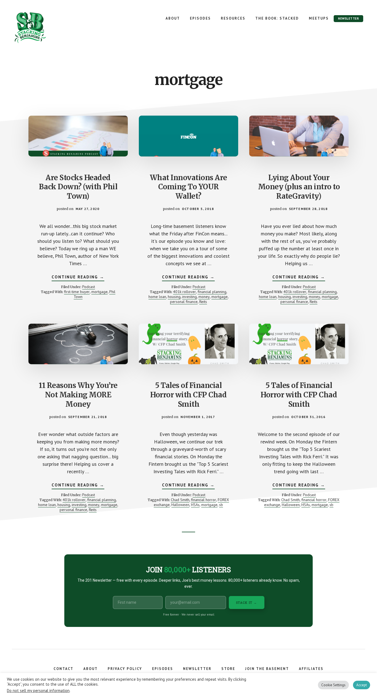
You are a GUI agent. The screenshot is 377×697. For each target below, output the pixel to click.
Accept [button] (361, 685)
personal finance (184, 301)
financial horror (203, 499)
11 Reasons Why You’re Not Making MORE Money (78, 395)
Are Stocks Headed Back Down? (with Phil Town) (78, 187)
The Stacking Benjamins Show (48, 27)
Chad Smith (180, 499)
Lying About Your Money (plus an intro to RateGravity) (299, 187)
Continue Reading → (78, 277)
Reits (203, 301)
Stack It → (246, 602)
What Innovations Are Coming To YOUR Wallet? (188, 187)
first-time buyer (77, 291)
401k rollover (184, 291)
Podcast (88, 286)
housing (174, 296)
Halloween (180, 504)
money (204, 296)
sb (221, 504)
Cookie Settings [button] (333, 685)
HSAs (195, 504)
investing (189, 296)
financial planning (212, 291)
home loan (157, 296)
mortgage (99, 291)
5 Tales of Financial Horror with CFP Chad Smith (188, 395)
